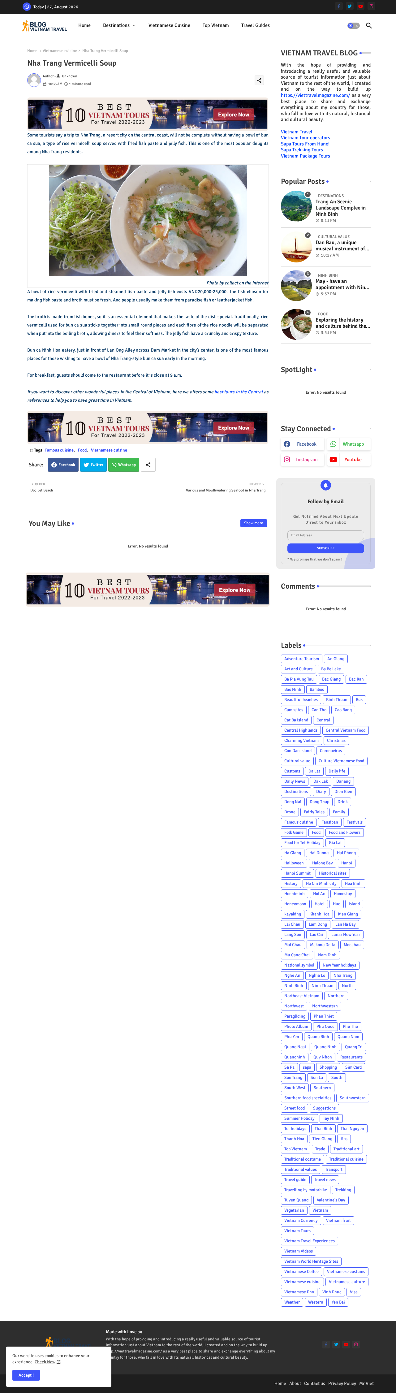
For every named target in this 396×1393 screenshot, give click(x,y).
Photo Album (296, 1026)
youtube (353, 459)
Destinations (116, 25)
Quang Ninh (325, 1046)
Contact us (314, 1383)
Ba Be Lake (331, 669)
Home (84, 25)
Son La (317, 1077)
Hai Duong (319, 852)
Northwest (294, 1006)
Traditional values (300, 1169)
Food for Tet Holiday (302, 842)
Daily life (337, 771)
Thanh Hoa (294, 1138)
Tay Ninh (331, 1118)
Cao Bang (343, 709)
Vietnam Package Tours (305, 156)
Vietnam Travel (296, 132)
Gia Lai (335, 842)
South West (294, 1087)
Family (339, 812)
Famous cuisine (59, 450)
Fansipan (329, 822)
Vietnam (320, 1210)
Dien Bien (343, 791)
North (347, 985)
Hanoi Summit (297, 873)
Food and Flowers (344, 832)
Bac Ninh (292, 689)
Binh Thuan (336, 699)
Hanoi (346, 863)
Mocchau (352, 944)
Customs (292, 771)
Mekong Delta (322, 944)
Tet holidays (295, 1128)
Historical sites (332, 873)
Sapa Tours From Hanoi (305, 144)
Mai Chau (293, 944)
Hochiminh (294, 893)
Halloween (294, 863)
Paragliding (294, 1016)
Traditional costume (302, 1159)
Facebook (66, 464)
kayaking (292, 914)
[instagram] (371, 6)
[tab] (84, 25)
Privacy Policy (342, 1383)
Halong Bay (322, 863)
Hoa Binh (353, 883)
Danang (343, 781)
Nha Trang (343, 975)
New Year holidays (339, 965)
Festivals (354, 822)
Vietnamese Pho (299, 1292)
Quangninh (294, 1057)
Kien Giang (348, 914)
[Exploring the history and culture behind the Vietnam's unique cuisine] (296, 324)
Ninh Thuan (323, 985)
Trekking (343, 1189)
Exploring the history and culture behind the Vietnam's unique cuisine (341, 323)
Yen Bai (338, 1302)
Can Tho (319, 709)
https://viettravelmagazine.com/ (315, 95)
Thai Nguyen (352, 1128)
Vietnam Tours (297, 1230)
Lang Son (292, 934)
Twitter (97, 464)
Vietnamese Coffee (301, 1271)
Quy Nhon (322, 1057)
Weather (292, 1302)
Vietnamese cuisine (169, 25)
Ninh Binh (293, 985)
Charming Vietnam (301, 740)
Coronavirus (331, 750)
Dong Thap (319, 801)
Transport (333, 1169)
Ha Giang (292, 852)
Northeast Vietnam (301, 995)
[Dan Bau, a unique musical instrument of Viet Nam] (296, 246)
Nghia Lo (317, 975)
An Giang (335, 658)
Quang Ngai (295, 1046)
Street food (294, 1108)
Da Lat (314, 771)
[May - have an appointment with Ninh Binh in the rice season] (296, 285)
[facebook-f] (339, 6)
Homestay (343, 893)
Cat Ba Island (296, 720)
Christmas (336, 740)
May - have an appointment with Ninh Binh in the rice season (342, 284)
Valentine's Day (331, 1200)
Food (82, 450)
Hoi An (319, 893)
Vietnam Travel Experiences (309, 1241)
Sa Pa (289, 1067)
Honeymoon (295, 903)
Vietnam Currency (301, 1220)
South (336, 1077)
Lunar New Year (345, 934)
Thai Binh (323, 1128)
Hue (336, 903)
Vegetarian (294, 1210)
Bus (359, 699)
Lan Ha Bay (345, 924)
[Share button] (148, 465)
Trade (320, 1149)
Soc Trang (293, 1077)
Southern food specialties (307, 1098)
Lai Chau (292, 924)
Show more (253, 523)
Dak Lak (320, 781)
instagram (307, 459)
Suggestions (324, 1108)
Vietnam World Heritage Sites (311, 1261)
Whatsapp (127, 464)
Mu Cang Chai (297, 955)
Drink (343, 801)
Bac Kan (356, 679)
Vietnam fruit (338, 1220)
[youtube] (360, 6)
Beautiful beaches (301, 699)
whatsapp (353, 444)
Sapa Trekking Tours (302, 150)
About (295, 1383)
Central (323, 720)
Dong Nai (292, 801)
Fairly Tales (314, 812)
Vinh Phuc (332, 1292)
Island (354, 903)
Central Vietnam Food (345, 730)
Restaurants (351, 1057)
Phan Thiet (324, 1016)
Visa (354, 1292)
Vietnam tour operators (305, 138)
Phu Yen (291, 1036)
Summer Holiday (299, 1118)
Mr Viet (366, 1383)
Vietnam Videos (298, 1251)
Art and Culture (298, 669)
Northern (336, 995)
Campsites (293, 709)
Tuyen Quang (296, 1200)
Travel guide (295, 1179)
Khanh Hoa (319, 914)
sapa (307, 1067)
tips (344, 1138)
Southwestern (353, 1098)
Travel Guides (255, 25)
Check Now (45, 1362)
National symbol (299, 965)
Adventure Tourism (301, 658)
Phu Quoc (325, 1026)
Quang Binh (318, 1036)
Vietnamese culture (347, 1281)
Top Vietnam (216, 25)
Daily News (294, 781)
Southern (322, 1087)
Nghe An (292, 975)
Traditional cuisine (346, 1159)
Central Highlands (300, 730)
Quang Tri (354, 1046)
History (291, 883)
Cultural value (297, 761)
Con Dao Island (298, 750)
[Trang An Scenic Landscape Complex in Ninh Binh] (296, 206)
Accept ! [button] (26, 1375)
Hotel (320, 903)
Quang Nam (348, 1036)
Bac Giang (331, 679)
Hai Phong (346, 852)
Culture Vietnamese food (341, 761)
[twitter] (350, 6)
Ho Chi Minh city (321, 883)
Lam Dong (318, 924)
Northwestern (325, 1006)
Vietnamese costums (346, 1271)
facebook (306, 444)
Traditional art (346, 1149)
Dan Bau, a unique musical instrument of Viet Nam (340, 246)
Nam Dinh (327, 955)
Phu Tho (350, 1026)
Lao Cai (316, 934)
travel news (325, 1179)
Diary (321, 791)
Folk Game (293, 832)
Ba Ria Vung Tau (299, 679)
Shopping (328, 1067)
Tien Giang (322, 1138)
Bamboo (317, 689)
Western (315, 1302)
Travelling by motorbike (305, 1189)
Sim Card (353, 1067)
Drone (289, 812)
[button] (353, 26)
